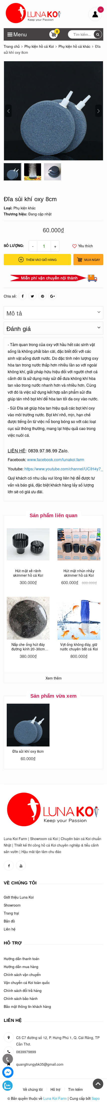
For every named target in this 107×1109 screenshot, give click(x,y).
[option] (53, 110)
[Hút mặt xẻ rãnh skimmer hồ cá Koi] (28, 544)
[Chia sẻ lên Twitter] (32, 296)
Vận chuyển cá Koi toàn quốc (27, 982)
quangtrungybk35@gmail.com (39, 1064)
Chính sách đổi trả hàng (23, 990)
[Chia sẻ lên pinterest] (42, 296)
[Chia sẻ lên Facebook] (22, 296)
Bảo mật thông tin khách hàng (27, 1006)
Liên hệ (9, 928)
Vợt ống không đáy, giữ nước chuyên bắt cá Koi (79, 646)
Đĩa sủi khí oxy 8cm (28, 751)
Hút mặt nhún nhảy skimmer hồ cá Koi (78, 573)
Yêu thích (85, 245)
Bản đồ (9, 921)
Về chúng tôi (33, 1089)
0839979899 (26, 1051)
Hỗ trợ (55, 1089)
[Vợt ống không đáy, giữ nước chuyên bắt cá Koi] (78, 618)
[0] (53, 35)
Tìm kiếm (75, 1089)
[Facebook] (7, 1072)
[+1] (52, 296)
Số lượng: (14, 245)
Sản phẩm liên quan (54, 515)
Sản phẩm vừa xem (53, 696)
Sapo (96, 1098)
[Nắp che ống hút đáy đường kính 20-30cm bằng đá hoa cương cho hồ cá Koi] (28, 618)
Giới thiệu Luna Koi (19, 897)
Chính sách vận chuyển (22, 974)
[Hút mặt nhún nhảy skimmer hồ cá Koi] (78, 544)
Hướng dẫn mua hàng (21, 966)
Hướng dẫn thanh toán (21, 958)
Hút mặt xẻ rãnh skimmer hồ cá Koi (28, 573)
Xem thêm (54, 678)
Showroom (12, 905)
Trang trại (11, 913)
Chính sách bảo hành (21, 998)
